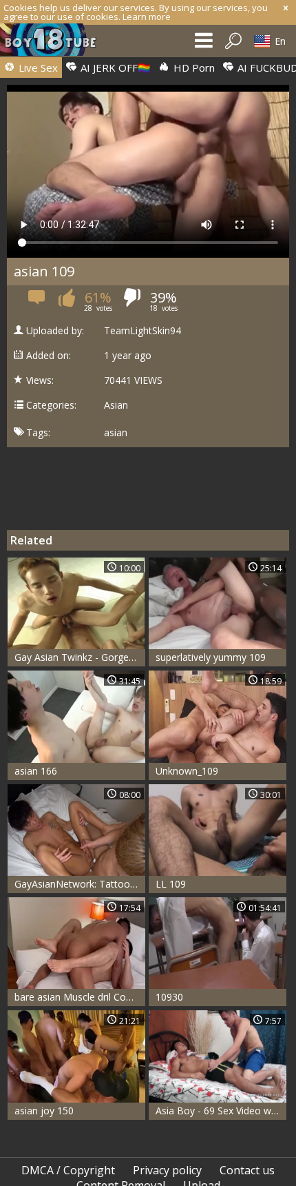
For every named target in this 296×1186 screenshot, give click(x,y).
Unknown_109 (187, 770)
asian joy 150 (44, 1110)
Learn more (147, 16)
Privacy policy (167, 1170)
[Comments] (37, 301)
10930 (169, 996)
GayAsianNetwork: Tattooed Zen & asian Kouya (79, 883)
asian (115, 433)
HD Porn (193, 67)
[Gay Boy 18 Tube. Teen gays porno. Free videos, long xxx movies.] (55, 43)
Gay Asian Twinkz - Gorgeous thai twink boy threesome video (79, 657)
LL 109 (171, 883)
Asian (116, 405)
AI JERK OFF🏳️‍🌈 (114, 67)
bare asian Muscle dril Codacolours (79, 996)
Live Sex (37, 67)
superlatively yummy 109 (211, 657)
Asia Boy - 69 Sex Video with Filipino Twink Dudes (221, 1110)
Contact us (247, 1170)
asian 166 (35, 770)
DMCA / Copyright (68, 1170)
